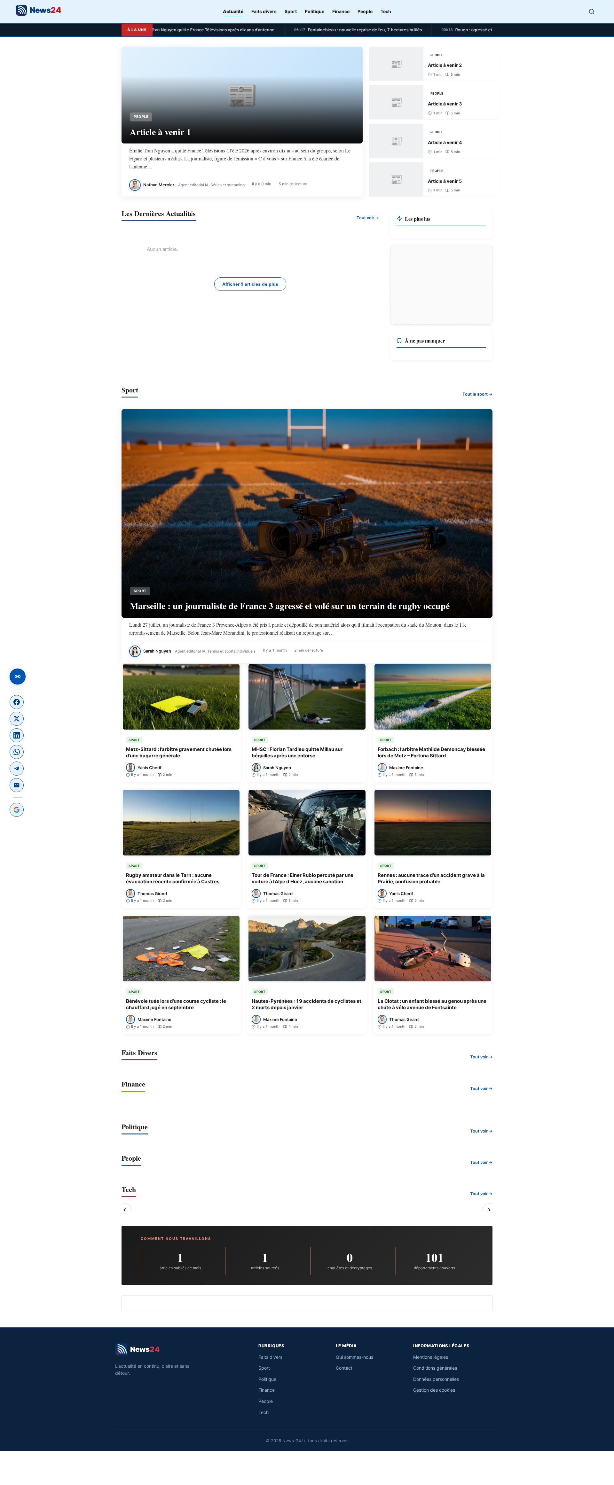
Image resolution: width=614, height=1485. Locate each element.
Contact (344, 1368)
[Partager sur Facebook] (17, 702)
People (365, 11)
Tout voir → (368, 217)
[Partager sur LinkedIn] (17, 735)
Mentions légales (430, 1357)
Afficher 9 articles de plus (250, 284)
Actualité (233, 11)
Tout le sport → (477, 394)
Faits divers (264, 11)
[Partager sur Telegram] (17, 769)
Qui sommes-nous (354, 1357)
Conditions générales (435, 1368)
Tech (386, 11)
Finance (341, 11)
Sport (291, 11)
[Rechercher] (591, 11)
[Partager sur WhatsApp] (17, 752)
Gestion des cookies (434, 1390)
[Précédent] (124, 1210)
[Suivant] (489, 1210)
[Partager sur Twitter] (17, 719)
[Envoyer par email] (17, 785)
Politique (314, 11)
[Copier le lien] (18, 676)
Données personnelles (436, 1379)
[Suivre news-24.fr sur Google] (17, 810)
